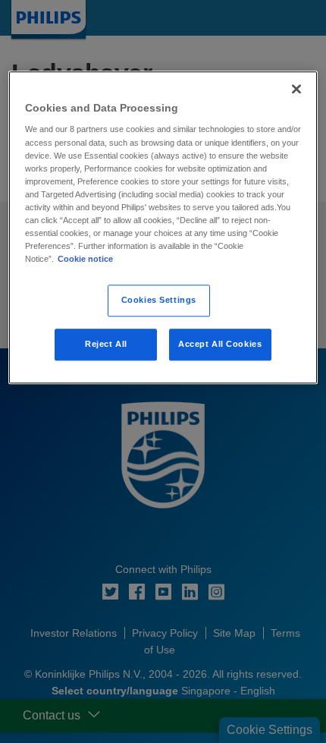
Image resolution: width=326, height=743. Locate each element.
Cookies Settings (158, 299)
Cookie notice (85, 258)
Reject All (106, 343)
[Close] (296, 88)
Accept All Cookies (220, 343)
